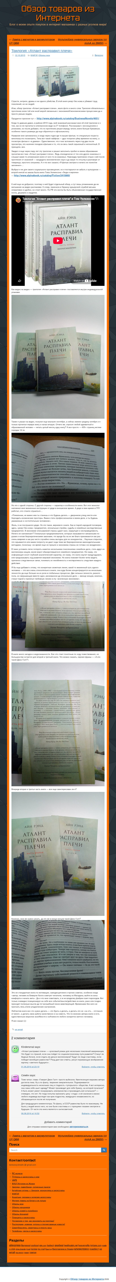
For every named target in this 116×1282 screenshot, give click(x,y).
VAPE (14, 1180)
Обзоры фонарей (20, 1214)
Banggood (25, 1245)
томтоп (33, 1252)
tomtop (34, 1248)
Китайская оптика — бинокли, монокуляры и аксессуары (38, 1190)
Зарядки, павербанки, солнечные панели (31, 1186)
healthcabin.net (71, 1245)
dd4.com (42, 1245)
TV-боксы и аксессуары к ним (25, 1176)
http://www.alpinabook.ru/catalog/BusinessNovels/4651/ (68, 118)
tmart (28, 1249)
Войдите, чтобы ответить (93, 1066)
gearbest (59, 1245)
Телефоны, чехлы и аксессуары (27, 1230)
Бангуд (48, 1249)
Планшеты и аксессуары (23, 1217)
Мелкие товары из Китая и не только (29, 1200)
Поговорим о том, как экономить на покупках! (33, 1220)
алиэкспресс (81, 1249)
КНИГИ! (34, 55)
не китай (19, 1029)
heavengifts (84, 1245)
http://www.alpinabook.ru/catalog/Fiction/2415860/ (42, 175)
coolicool (35, 1245)
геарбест (94, 1249)
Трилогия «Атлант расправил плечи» (41, 50)
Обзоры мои (44, 55)
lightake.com (95, 1245)
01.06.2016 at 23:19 (30, 1066)
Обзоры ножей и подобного (25, 1210)
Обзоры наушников (21, 1207)
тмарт (26, 1252)
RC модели (17, 1173)
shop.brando (21, 1249)
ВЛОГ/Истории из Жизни (23, 1183)
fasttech (50, 1245)
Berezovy (99, 55)
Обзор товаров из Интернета (58, 13)
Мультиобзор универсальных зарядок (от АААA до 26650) (82, 41)
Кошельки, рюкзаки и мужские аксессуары (31, 1197)
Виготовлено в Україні (63, 1248)
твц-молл (19, 1252)
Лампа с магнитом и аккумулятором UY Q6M (32, 41)
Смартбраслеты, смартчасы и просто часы (32, 1227)
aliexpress (15, 1245)
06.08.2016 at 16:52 (30, 1113)
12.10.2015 (20, 55)
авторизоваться (79, 1126)
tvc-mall (41, 1249)
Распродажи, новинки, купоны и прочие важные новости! (38, 1224)
